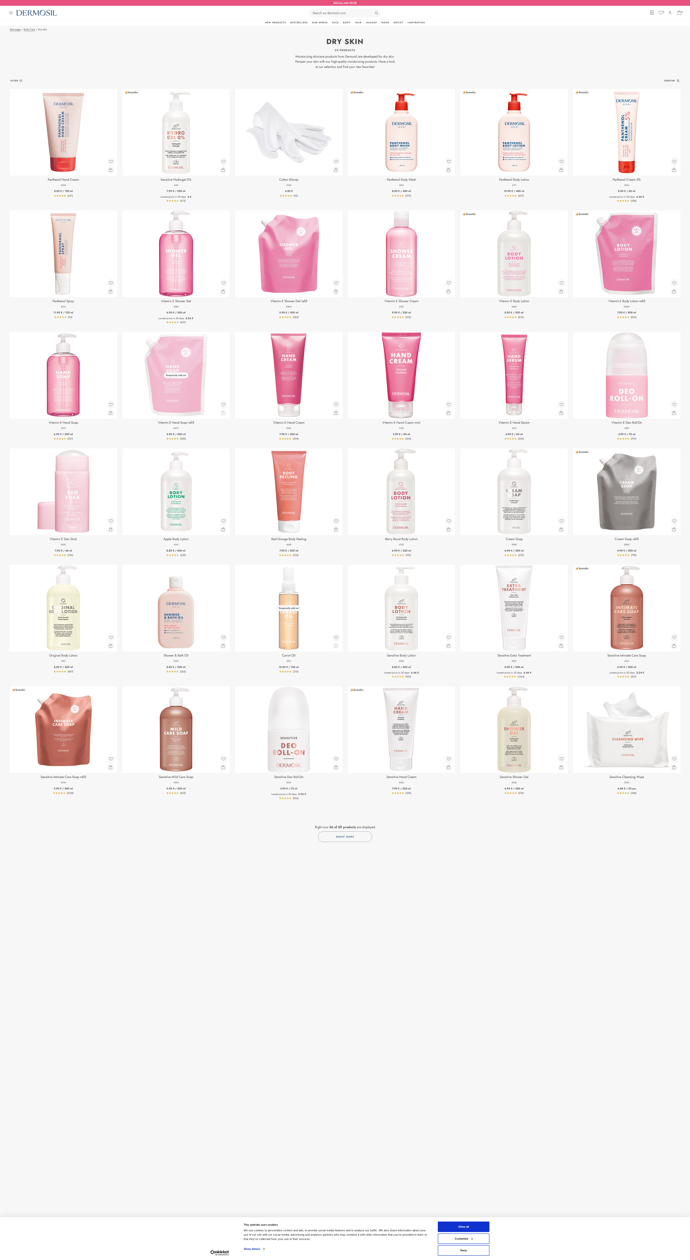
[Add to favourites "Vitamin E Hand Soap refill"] (223, 405)
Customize (461, 1238)
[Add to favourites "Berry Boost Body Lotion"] (449, 521)
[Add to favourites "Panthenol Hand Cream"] (111, 162)
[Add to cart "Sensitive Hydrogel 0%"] (223, 169)
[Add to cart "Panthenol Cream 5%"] (674, 169)
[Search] (376, 13)
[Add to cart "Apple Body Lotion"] (223, 529)
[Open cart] (679, 12)
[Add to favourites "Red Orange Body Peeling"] (336, 521)
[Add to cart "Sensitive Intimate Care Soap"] (674, 645)
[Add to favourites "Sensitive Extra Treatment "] (562, 637)
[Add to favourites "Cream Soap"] (562, 521)
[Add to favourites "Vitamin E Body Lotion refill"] (674, 283)
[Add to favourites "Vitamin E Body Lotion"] (562, 283)
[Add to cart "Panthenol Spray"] (110, 291)
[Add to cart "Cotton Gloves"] (335, 169)
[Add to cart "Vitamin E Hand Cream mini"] (448, 412)
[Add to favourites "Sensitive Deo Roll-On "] (336, 759)
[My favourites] (661, 12)
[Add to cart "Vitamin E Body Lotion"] (561, 291)
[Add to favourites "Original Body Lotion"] (111, 637)
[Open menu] (11, 13)
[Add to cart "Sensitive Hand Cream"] (448, 767)
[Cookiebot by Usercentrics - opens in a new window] (219, 1253)
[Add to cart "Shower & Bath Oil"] (223, 645)
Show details (252, 1248)
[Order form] (652, 12)
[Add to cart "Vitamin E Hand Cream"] (335, 412)
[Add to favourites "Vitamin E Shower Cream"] (449, 283)
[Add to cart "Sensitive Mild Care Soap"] (223, 767)
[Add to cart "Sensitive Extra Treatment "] (561, 645)
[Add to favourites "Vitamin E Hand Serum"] (562, 405)
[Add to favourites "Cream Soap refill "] (674, 521)
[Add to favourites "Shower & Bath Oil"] (223, 637)
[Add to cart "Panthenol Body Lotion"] (561, 169)
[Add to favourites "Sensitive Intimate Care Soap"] (674, 637)
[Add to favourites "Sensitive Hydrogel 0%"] (223, 162)
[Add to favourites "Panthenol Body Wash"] (449, 162)
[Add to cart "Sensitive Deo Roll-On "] (335, 767)
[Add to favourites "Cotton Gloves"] (336, 162)
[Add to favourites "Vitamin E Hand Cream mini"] (449, 405)
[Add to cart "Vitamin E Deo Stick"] (110, 529)
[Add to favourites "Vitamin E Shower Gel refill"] (336, 283)
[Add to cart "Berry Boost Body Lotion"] (448, 529)
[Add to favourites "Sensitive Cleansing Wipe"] (674, 759)
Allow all (463, 1226)
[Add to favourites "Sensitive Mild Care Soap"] (223, 759)
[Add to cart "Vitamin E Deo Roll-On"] (674, 412)
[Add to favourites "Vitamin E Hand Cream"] (336, 405)
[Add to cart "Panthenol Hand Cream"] (110, 169)
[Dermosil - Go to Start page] (36, 13)
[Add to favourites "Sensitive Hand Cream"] (449, 759)
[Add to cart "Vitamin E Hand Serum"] (561, 412)
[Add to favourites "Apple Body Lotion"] (223, 521)
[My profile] (670, 12)
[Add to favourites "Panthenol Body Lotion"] (562, 162)
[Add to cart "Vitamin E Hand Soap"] (110, 412)
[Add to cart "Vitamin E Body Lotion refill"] (674, 291)
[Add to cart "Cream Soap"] (561, 529)
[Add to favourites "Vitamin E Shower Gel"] (223, 283)
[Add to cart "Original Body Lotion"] (110, 645)
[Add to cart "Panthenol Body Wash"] (448, 169)
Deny (463, 1250)
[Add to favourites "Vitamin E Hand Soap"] (111, 405)
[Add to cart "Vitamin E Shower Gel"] (223, 291)
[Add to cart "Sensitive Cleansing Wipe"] (674, 767)
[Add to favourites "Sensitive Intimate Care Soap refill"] (111, 759)
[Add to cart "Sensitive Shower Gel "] (561, 767)
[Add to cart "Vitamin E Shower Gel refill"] (335, 291)
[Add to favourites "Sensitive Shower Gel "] (562, 759)
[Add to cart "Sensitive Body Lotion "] (448, 645)
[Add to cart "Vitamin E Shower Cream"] (448, 291)
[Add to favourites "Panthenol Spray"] (111, 283)
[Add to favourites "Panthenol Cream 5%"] (674, 162)
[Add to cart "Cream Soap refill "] (674, 529)
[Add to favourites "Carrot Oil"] (336, 637)
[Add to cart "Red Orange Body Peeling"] (335, 529)
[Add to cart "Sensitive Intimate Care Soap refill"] (110, 767)
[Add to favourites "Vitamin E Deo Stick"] (111, 521)
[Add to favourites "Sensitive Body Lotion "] (449, 637)
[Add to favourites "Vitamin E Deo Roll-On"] (674, 405)
